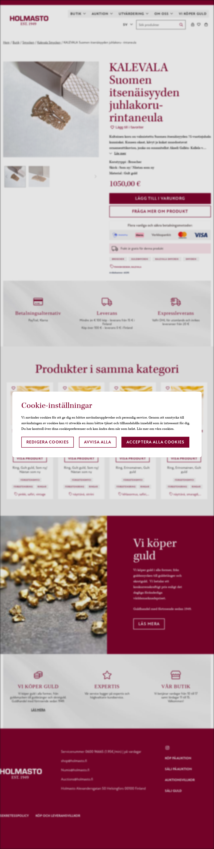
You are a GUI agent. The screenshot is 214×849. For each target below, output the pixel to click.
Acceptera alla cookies (155, 442)
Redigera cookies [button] (47, 442)
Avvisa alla (97, 442)
